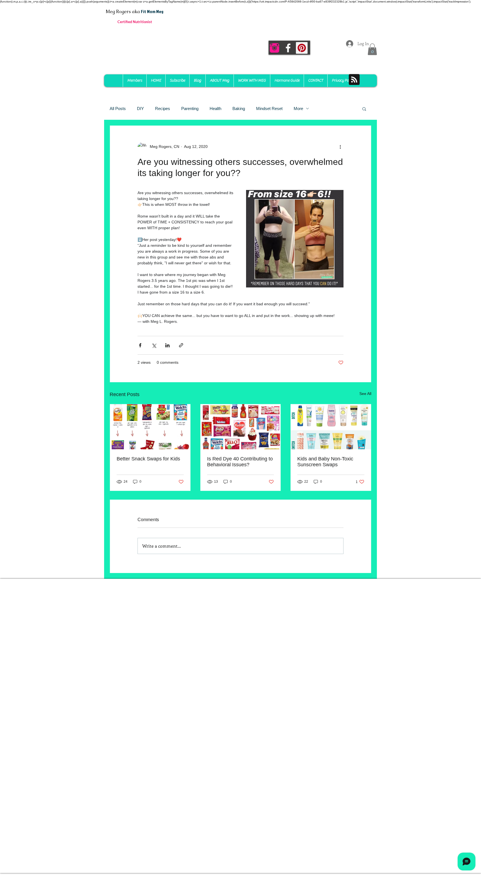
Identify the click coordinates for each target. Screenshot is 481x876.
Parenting (189, 108)
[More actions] (340, 146)
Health (215, 108)
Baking (238, 108)
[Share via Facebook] (140, 345)
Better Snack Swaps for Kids (148, 459)
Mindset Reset (269, 108)
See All (365, 393)
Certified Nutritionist (134, 21)
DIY (140, 108)
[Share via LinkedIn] (167, 345)
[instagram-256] (274, 48)
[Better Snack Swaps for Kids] (150, 426)
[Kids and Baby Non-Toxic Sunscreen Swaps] (331, 426)
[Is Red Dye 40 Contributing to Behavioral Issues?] (240, 426)
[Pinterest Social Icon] (302, 48)
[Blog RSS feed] (354, 80)
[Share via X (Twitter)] (153, 345)
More (298, 108)
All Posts (118, 108)
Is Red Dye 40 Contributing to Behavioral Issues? (240, 461)
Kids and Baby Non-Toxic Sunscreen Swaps (325, 461)
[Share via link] (181, 345)
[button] (372, 49)
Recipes (162, 108)
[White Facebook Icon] (288, 48)
